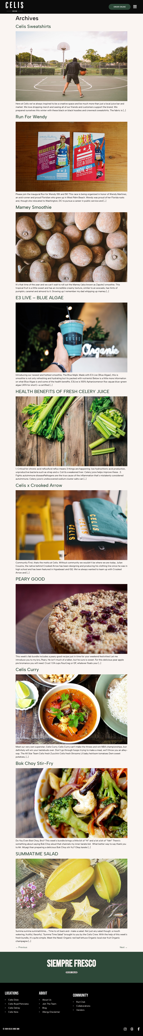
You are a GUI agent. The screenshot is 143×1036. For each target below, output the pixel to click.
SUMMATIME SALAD (37, 853)
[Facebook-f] (138, 1029)
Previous (21, 947)
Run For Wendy (31, 116)
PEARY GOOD (30, 579)
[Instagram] (125, 1029)
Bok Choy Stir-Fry (34, 763)
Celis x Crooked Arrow (39, 485)
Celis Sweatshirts (33, 26)
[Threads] (132, 1029)
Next (123, 947)
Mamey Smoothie (34, 207)
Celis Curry (27, 669)
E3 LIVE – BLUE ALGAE (40, 297)
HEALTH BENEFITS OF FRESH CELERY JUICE (62, 391)
